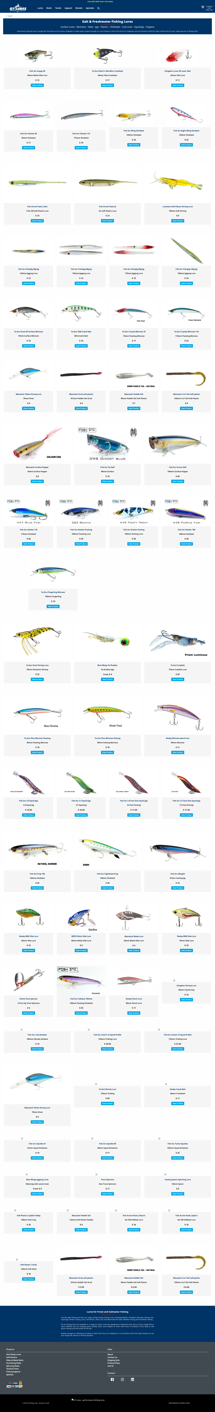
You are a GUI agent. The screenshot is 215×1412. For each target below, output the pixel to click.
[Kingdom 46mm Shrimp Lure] (186, 980)
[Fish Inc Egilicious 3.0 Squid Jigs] (28, 782)
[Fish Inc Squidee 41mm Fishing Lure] (37, 1138)
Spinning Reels (12, 1366)
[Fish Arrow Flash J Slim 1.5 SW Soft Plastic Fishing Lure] (37, 183)
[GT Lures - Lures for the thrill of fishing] (5, 16)
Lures (40, 8)
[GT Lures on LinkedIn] (132, 1379)
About (110, 1354)
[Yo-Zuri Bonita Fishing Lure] (107, 1084)
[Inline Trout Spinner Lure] (28, 980)
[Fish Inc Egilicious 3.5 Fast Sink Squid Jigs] (186, 782)
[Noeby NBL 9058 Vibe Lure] (186, 918)
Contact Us (112, 1357)
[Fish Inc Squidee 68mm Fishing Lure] (107, 1138)
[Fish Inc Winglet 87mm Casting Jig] (177, 850)
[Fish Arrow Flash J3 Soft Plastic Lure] (107, 183)
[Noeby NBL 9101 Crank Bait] (177, 1084)
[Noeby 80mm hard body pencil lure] (133, 980)
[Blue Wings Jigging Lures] (37, 1174)
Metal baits (111, 1319)
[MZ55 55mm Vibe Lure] (81, 918)
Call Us (111, 1366)
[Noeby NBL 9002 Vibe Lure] (28, 918)
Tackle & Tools (12, 1369)
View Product (37, 85)
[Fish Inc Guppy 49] (37, 55)
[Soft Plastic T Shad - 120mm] (28, 1259)
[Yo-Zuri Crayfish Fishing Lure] (177, 641)
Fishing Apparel (13, 1371)
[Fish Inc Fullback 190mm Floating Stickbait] (81, 980)
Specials (90, 8)
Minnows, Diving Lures (145, 1317)
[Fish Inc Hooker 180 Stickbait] (186, 511)
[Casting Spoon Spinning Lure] (177, 1174)
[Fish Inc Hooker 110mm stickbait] (28, 511)
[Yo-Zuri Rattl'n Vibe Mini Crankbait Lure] (107, 55)
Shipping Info (114, 1360)
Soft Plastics (90, 1319)
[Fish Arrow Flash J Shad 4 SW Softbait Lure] (134, 1210)
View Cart (209, 10)
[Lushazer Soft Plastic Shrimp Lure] (177, 183)
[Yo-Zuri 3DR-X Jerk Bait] (81, 313)
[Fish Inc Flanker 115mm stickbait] (81, 115)
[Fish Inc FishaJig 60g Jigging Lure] (81, 250)
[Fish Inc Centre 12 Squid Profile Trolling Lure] (107, 1029)
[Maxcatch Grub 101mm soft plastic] (81, 376)
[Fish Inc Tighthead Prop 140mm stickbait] (107, 850)
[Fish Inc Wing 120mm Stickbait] (134, 115)
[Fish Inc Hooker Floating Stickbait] (81, 511)
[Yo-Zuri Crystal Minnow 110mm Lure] (186, 313)
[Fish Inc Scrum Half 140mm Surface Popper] (177, 443)
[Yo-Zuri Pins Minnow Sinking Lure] (107, 714)
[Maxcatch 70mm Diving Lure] (28, 376)
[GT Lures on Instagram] (122, 1379)
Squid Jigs (64, 1319)
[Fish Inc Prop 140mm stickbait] (37, 850)
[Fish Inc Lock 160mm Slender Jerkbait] (37, 1029)
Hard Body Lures (13, 1354)
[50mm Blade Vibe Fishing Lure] (133, 918)
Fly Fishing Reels (13, 1363)
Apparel (68, 8)
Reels (49, 8)
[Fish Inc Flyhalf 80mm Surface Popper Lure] (107, 443)
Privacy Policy (114, 1363)
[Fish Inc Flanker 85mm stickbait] (28, 115)
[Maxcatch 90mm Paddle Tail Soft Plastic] (133, 376)
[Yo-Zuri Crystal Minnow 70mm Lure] (133, 313)
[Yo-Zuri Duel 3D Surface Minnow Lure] (28, 313)
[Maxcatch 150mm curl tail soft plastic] (186, 376)
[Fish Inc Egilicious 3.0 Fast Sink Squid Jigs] (133, 782)
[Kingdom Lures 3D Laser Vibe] (177, 55)
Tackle (58, 8)
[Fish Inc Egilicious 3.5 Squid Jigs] (81, 782)
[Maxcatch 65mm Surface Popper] (37, 443)
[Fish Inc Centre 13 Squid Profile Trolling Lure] (177, 1029)
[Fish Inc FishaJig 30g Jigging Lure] (28, 250)
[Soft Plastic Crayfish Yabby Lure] (28, 1210)
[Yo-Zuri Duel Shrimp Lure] (37, 641)
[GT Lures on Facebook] (112, 1379)
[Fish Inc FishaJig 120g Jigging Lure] (186, 250)
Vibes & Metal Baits (14, 1360)
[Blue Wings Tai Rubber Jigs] (107, 641)
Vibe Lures (100, 1319)
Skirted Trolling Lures (77, 1319)
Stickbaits (132, 1317)
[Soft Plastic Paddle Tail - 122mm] (81, 1210)
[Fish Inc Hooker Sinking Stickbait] (133, 511)
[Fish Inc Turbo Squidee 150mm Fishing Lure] (177, 1138)
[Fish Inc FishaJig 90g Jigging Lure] (133, 250)
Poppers (125, 1317)
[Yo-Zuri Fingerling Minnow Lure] (53, 574)
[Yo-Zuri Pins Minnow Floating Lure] (37, 714)
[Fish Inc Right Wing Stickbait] (186, 115)
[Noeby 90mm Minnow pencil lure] (177, 714)
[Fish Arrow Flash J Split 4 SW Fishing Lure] (186, 1210)
